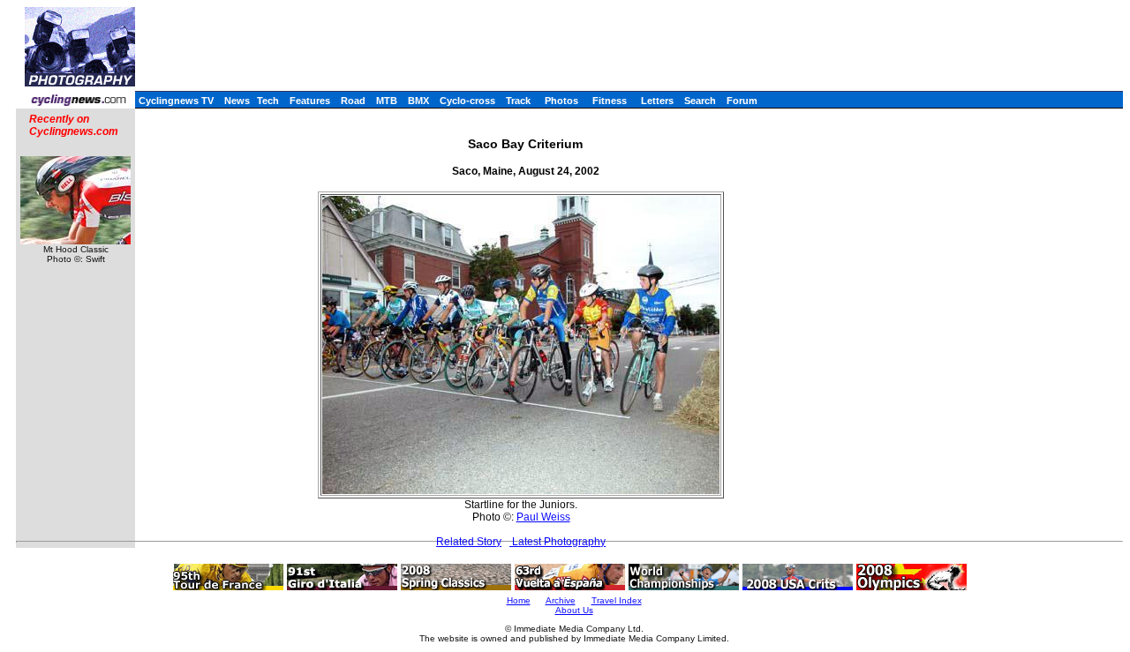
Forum (742, 100)
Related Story (468, 542)
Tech (268, 100)
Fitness (609, 100)
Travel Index (616, 600)
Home (519, 600)
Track (518, 100)
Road (353, 100)
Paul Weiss (543, 517)
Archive (561, 600)
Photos (561, 100)
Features (310, 100)
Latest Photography (557, 542)
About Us (574, 610)
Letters (657, 100)
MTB (386, 100)
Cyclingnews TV (176, 100)
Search (700, 100)
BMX (418, 100)
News (237, 100)
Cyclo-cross (467, 100)
